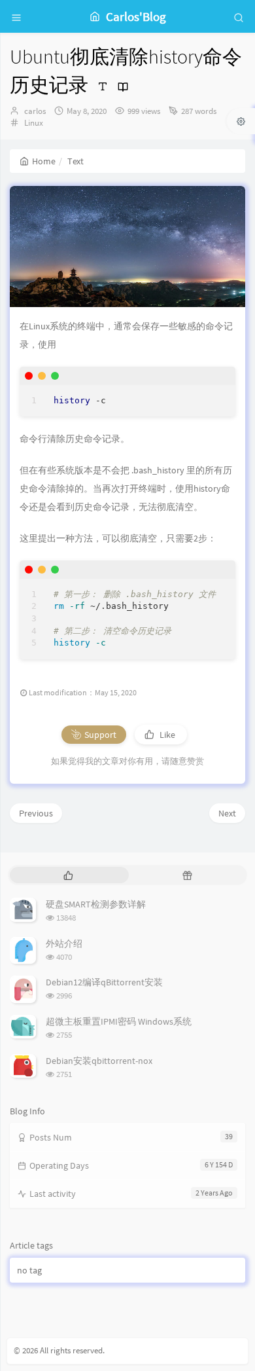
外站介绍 (64, 943)
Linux (33, 122)
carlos (35, 111)
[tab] (68, 875)
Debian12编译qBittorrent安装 (104, 982)
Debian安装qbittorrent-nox (99, 1061)
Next (227, 813)
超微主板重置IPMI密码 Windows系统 (119, 1021)
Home (44, 161)
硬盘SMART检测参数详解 (96, 904)
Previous (36, 813)
